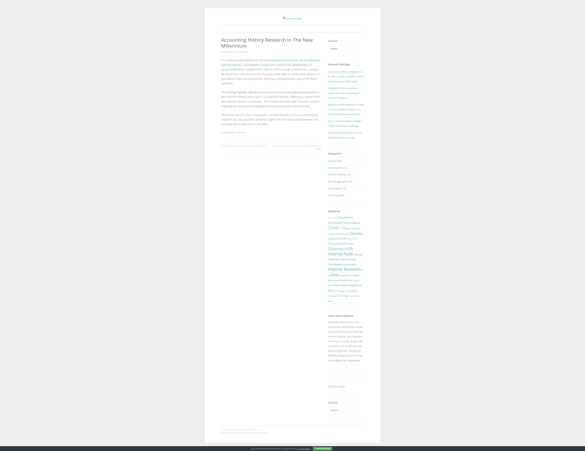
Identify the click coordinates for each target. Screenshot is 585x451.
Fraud (342, 243)
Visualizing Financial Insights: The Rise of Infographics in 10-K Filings (297, 147)
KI (329, 275)
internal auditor (349, 264)
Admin (245, 51)
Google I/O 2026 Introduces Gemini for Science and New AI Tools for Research (344, 93)
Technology (334, 195)
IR (361, 270)
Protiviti (343, 280)
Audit (335, 218)
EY (357, 239)
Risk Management (337, 181)
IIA (350, 248)
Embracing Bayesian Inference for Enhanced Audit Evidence (244, 146)
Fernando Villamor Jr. (256, 433)
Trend (351, 296)
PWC (351, 280)
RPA (335, 291)
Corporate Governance (344, 223)
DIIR (344, 238)
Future (350, 243)
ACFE (330, 218)
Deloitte (356, 233)
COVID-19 (336, 227)
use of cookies (304, 448)
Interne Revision (344, 269)
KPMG (335, 275)
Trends (357, 296)
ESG (353, 239)
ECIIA (349, 239)
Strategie (341, 291)
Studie (347, 291)
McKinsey (333, 280)
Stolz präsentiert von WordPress (239, 429)
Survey (354, 290)
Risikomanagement (351, 285)
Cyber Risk (350, 228)
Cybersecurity (342, 233)
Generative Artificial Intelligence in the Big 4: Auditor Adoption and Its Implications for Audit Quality (346, 76)
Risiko (337, 285)
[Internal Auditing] (292, 18)
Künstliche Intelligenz (350, 275)
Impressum (353, 360)
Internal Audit (340, 254)
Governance (334, 167)
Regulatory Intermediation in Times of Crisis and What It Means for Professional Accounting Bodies (346, 109)
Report (356, 280)
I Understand (322, 448)
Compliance (345, 217)
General (242, 132)
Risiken (330, 285)
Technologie (332, 296)
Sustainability (334, 188)
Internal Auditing (336, 174)
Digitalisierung (334, 238)
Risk (330, 290)
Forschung (333, 243)
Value (330, 301)
